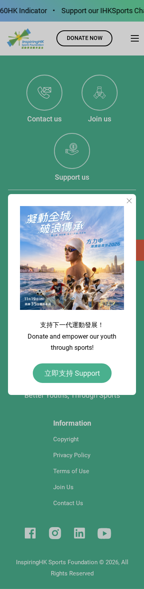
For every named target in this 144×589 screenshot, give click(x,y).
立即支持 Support (72, 373)
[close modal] (129, 201)
